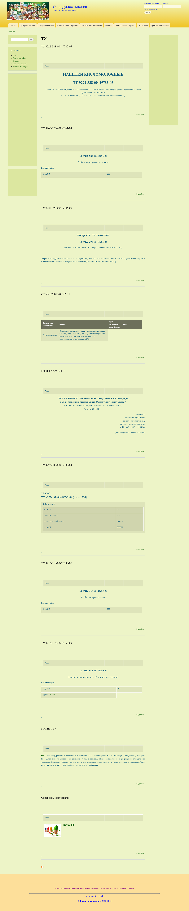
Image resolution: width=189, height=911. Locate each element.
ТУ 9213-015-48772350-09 (56, 643)
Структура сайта (19, 58)
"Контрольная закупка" (125, 25)
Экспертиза (143, 25)
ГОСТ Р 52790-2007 (53, 371)
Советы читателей (20, 64)
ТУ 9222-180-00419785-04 (56, 465)
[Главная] (28, 11)
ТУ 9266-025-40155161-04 (56, 128)
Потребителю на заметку (91, 25)
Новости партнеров (20, 66)
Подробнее (140, 114)
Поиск (15, 55)
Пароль (166, 3)
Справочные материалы (67, 25)
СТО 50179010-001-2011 (55, 294)
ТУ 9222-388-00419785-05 (56, 46)
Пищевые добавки (46, 25)
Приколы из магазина (160, 25)
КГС (50, 694)
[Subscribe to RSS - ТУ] (42, 866)
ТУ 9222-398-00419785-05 (56, 208)
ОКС (54, 694)
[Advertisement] (25, 119)
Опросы (16, 61)
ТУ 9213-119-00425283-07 (56, 563)
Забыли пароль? (151, 9)
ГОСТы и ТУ (48, 728)
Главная (13, 25)
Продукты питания (27, 25)
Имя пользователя (152, 3)
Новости (108, 25)
